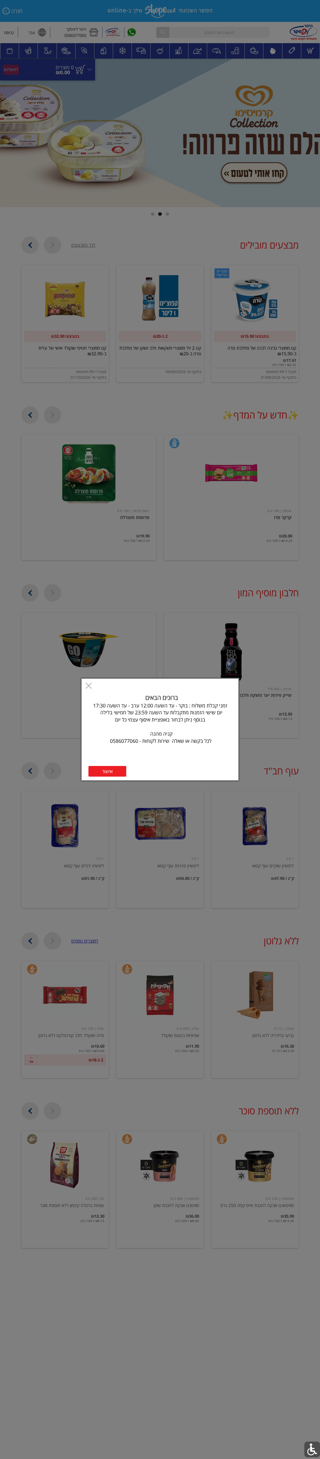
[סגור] (88, 686)
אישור (107, 771)
